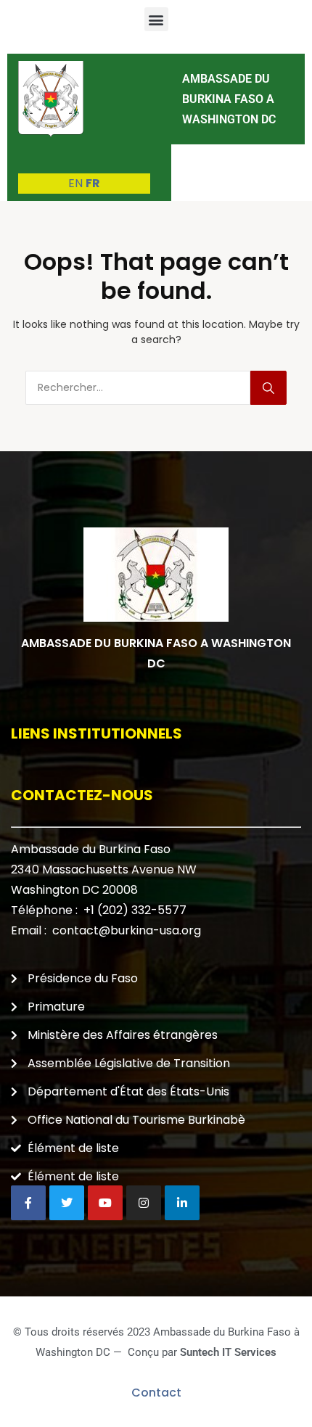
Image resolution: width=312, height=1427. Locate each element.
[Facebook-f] (28, 1202)
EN (75, 183)
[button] (156, 19)
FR (93, 183)
